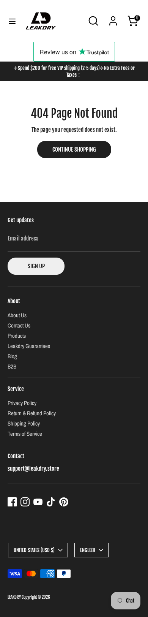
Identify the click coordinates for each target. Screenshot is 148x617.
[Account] (113, 16)
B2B (12, 366)
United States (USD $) (34, 550)
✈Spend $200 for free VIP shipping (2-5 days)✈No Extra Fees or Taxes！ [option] (74, 71)
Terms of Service (25, 434)
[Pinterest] (63, 501)
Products (17, 336)
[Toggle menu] (12, 21)
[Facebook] (12, 501)
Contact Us (19, 325)
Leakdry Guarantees (29, 346)
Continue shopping (74, 149)
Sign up (36, 266)
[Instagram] (25, 501)
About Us (17, 315)
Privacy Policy (22, 403)
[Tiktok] (50, 501)
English (87, 550)
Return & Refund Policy (32, 413)
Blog (12, 356)
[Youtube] (38, 501)
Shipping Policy (24, 423)
